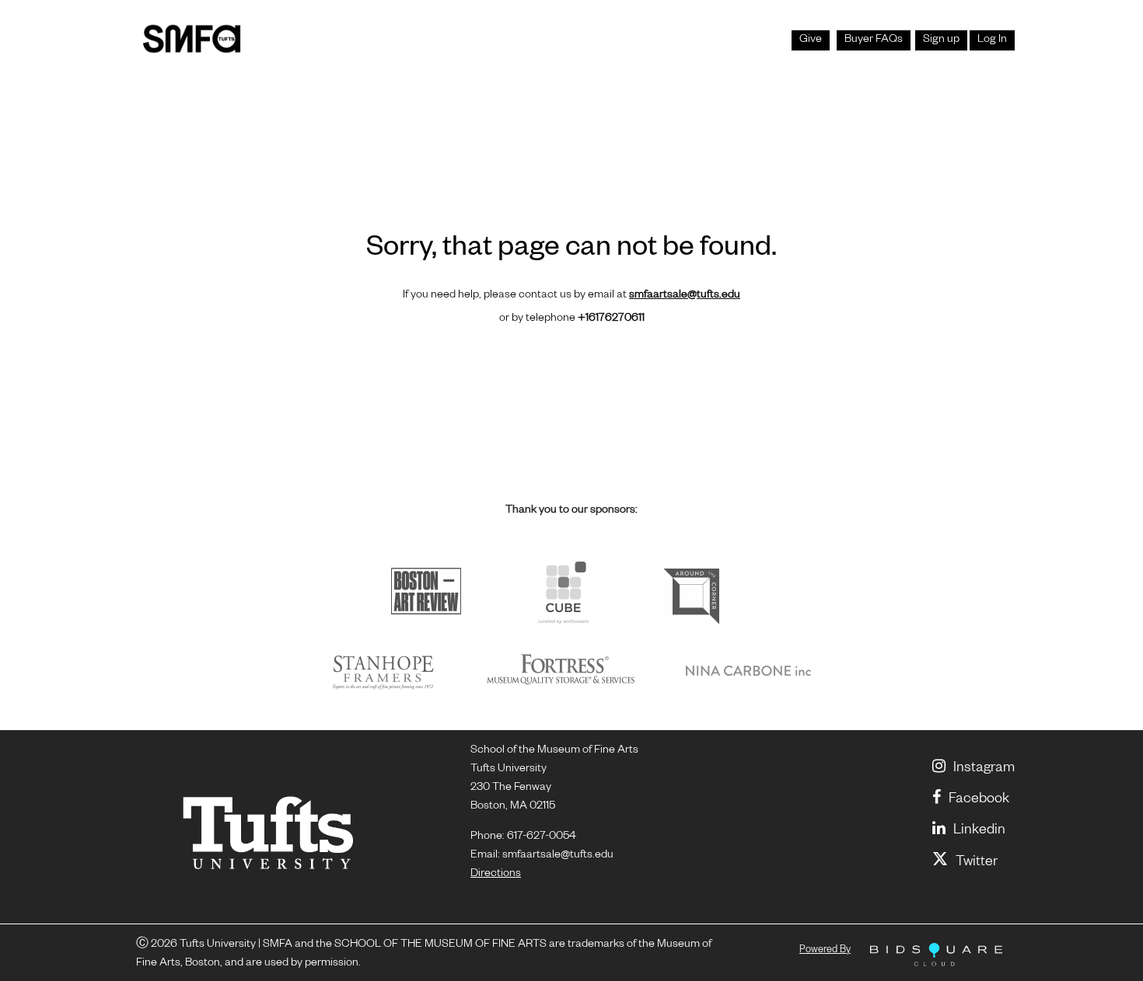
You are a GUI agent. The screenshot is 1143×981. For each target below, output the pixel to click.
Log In (992, 40)
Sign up (941, 40)
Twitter (977, 863)
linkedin (979, 831)
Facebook (979, 800)
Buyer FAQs (873, 40)
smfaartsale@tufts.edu (684, 296)
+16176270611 (611, 319)
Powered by (825, 950)
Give (810, 40)
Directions (495, 874)
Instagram (984, 769)
